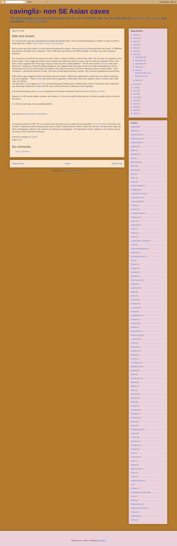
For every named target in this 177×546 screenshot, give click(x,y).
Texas (133, 473)
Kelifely (133, 327)
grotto (133, 292)
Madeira (134, 371)
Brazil (133, 178)
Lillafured (134, 351)
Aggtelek (134, 127)
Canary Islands (136, 186)
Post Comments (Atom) (72, 171)
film (132, 260)
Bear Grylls (135, 162)
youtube (41, 91)
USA (132, 496)
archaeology (135, 142)
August (138, 67)
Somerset (134, 457)
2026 (135, 35)
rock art (133, 433)
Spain (133, 461)
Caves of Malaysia (37, 21)
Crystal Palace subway (139, 241)
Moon (133, 390)
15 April (105, 64)
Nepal (133, 402)
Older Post (117, 163)
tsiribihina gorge (137, 481)
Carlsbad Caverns (138, 194)
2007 (135, 114)
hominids (134, 300)
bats (20, 140)
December (139, 57)
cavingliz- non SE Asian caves (59, 11)
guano (133, 296)
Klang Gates (135, 331)
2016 (135, 94)
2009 (135, 107)
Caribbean (135, 190)
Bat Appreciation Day (143, 73)
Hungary (134, 304)
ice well (134, 312)
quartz (133, 425)
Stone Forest (135, 469)
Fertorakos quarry (137, 256)
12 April (39, 79)
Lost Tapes (135, 363)
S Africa (134, 437)
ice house (134, 308)
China (133, 221)
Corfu (133, 229)
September (139, 64)
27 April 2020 (101, 124)
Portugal (134, 414)
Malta (133, 374)
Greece (133, 284)
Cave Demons (136, 198)
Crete (133, 237)
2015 (135, 97)
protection (134, 418)
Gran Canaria (136, 280)
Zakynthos (135, 516)
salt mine (134, 441)
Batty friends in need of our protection (48, 43)
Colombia (134, 225)
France (133, 264)
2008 (135, 110)
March (137, 80)
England (134, 253)
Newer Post (18, 163)
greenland (135, 288)
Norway (134, 406)
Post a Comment (22, 152)
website (82, 48)
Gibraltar (134, 276)
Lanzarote (135, 339)
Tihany (133, 477)
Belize (133, 166)
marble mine (135, 378)
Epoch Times (99, 91)
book (133, 174)
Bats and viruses (141, 76)
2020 (135, 54)
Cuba (133, 245)
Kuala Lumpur (136, 335)
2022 (135, 48)
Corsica (134, 233)
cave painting (136, 201)
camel (133, 182)
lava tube (134, 347)
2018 (135, 88)
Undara (134, 488)
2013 (135, 104)
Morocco (134, 394)
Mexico (133, 386)
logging (134, 355)
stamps (133, 465)
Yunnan (134, 512)
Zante (133, 520)
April (137, 70)
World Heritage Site (138, 508)
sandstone (135, 445)
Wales (133, 500)
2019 (135, 84)
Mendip (134, 382)
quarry (133, 422)
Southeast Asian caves (145, 18)
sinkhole (134, 449)
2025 (135, 38)
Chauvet (134, 209)
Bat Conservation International (35, 114)
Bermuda (134, 170)
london (133, 359)
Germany (134, 272)
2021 (135, 51)
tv (131, 484)
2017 (135, 91)
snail (133, 453)
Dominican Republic (138, 249)
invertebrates (136, 315)
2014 (135, 101)
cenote (133, 205)
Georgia (134, 268)
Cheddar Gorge (137, 213)
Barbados (134, 154)
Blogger (102, 540)
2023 (135, 45)
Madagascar (135, 367)
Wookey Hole (136, 504)
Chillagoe (134, 217)
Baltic (133, 150)
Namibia (134, 398)
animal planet (136, 135)
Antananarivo (136, 139)
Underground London (139, 492)
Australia (134, 146)
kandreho (134, 319)
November (139, 60)
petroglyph (135, 410)
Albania (134, 131)
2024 (135, 41)
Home (68, 163)
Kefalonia (134, 323)
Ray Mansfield (136, 430)
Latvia (133, 343)
